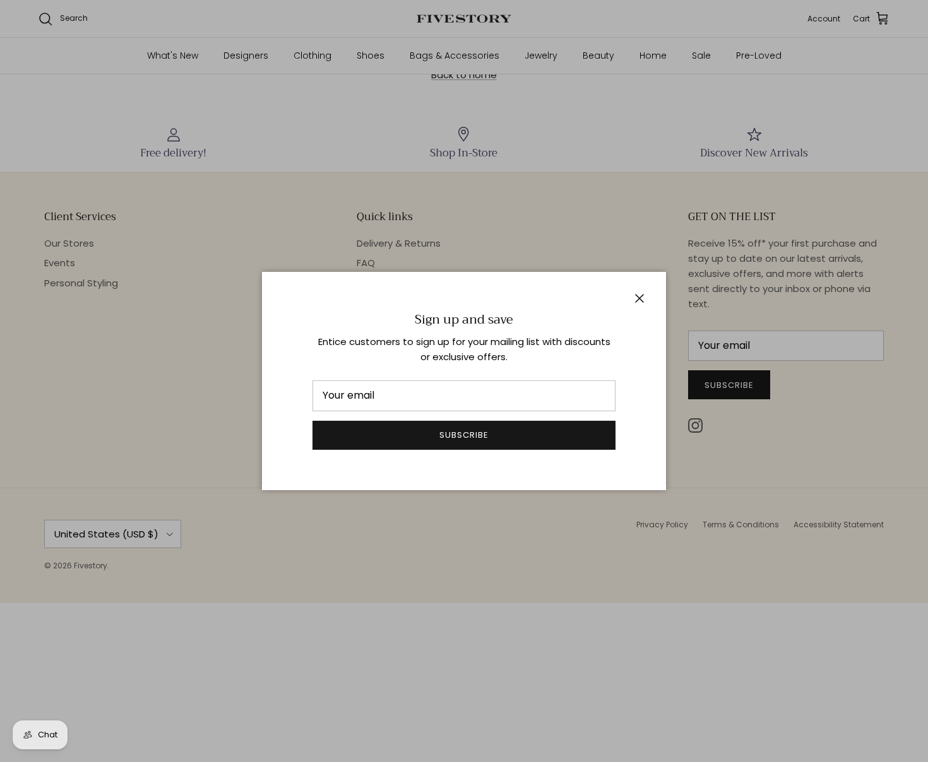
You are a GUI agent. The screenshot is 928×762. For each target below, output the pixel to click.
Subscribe (464, 435)
